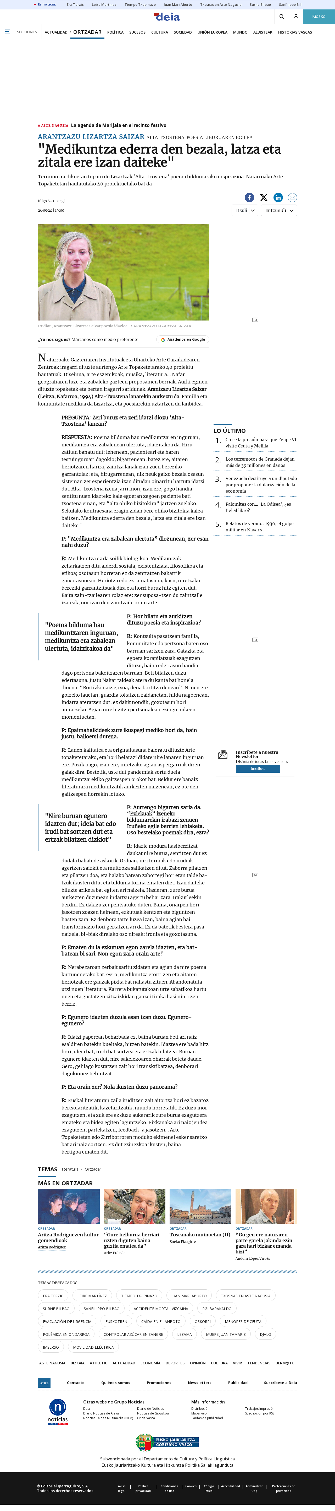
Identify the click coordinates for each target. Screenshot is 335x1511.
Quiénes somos (115, 1382)
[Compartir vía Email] (292, 198)
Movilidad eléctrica (93, 1347)
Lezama (184, 1334)
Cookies (191, 1486)
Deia (86, 1408)
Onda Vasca (146, 1418)
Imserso (51, 1347)
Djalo (265, 1334)
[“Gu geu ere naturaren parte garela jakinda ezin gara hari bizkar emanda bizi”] (266, 1206)
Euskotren (116, 1321)
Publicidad (238, 1382)
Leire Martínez (92, 1295)
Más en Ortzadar (65, 1183)
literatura (70, 1168)
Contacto (76, 1382)
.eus (44, 1383)
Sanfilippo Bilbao (102, 1308)
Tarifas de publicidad (207, 1418)
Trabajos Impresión (260, 1408)
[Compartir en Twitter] (264, 198)
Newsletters (199, 1382)
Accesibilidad (230, 1486)
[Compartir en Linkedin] (278, 198)
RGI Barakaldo (217, 1308)
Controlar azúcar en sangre (133, 1334)
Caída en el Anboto (161, 1321)
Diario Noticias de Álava (101, 1413)
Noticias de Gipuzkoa (153, 1413)
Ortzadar (93, 1168)
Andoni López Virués (253, 1259)
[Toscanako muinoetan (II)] (200, 1206)
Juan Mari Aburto (189, 1295)
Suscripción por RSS (259, 1413)
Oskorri (203, 1321)
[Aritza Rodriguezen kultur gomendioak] (69, 1206)
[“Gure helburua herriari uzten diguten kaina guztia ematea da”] (135, 1206)
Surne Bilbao (56, 1308)
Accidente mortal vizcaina (161, 1308)
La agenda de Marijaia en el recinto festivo (118, 125)
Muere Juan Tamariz (226, 1334)
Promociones (159, 1382)
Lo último (230, 430)
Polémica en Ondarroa (66, 1334)
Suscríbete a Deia (280, 1382)
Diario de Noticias (150, 1408)
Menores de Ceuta (243, 1321)
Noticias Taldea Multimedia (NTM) (108, 1418)
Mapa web (199, 1413)
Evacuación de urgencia (67, 1321)
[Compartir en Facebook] (249, 198)
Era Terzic (53, 1295)
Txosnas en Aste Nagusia (246, 1295)
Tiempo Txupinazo (139, 1295)
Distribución (200, 1408)
